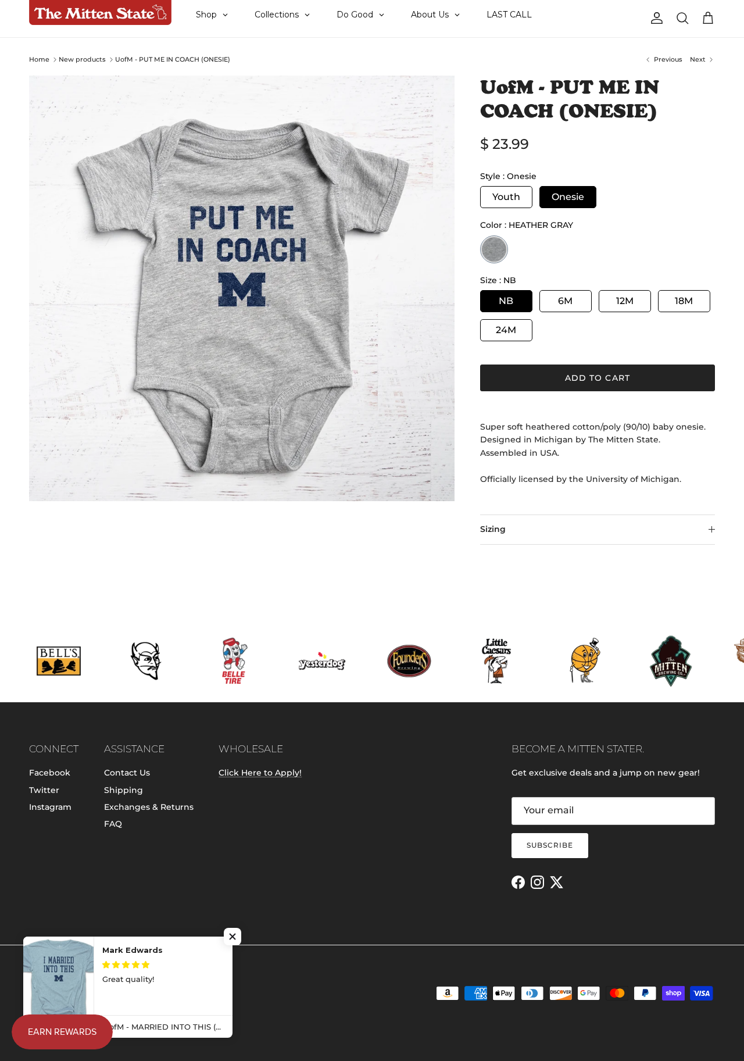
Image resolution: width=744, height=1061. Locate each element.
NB (506, 300)
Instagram (50, 807)
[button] (232, 936)
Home (39, 59)
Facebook (49, 772)
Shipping (123, 790)
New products (82, 59)
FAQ (113, 824)
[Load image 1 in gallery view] (242, 288)
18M (684, 300)
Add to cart (597, 378)
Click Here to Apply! (260, 772)
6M (565, 300)
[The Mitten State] (100, 13)
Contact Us (127, 772)
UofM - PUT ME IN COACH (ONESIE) (172, 59)
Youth (506, 196)
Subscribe (550, 845)
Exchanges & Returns (149, 807)
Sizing (493, 529)
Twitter (44, 790)
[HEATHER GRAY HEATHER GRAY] (494, 249)
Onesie (568, 196)
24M (506, 329)
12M (625, 300)
